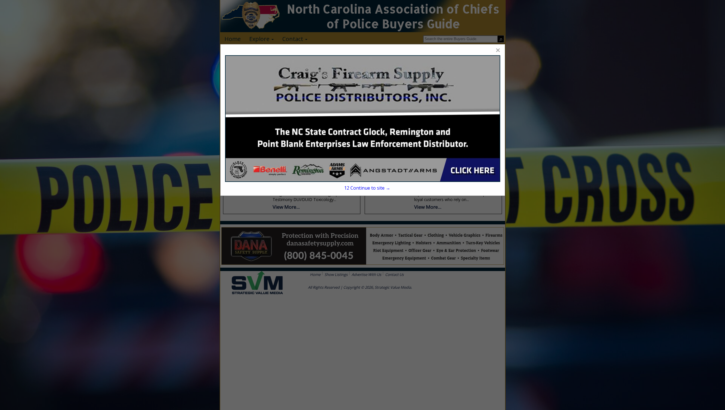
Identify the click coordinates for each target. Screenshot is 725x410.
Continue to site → (367, 188)
